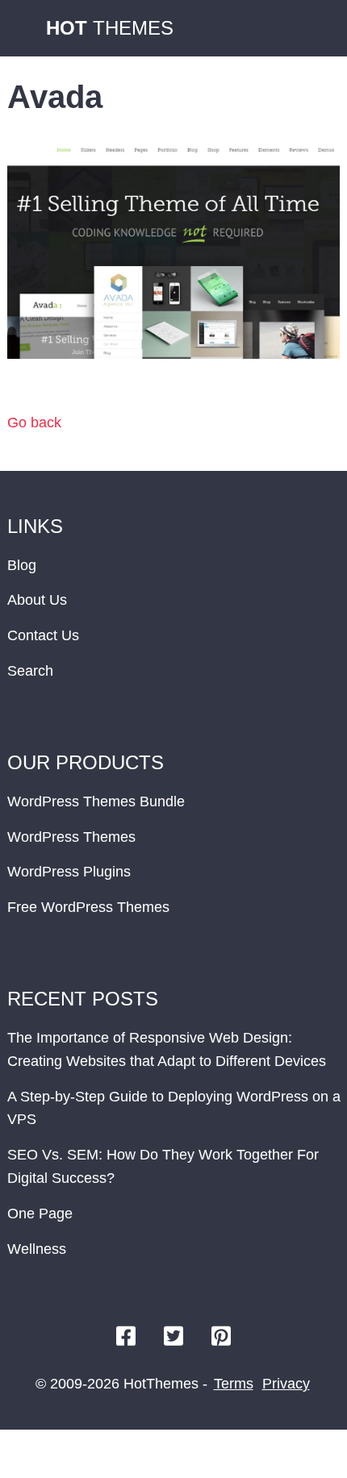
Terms (233, 1384)
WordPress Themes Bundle (96, 801)
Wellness (36, 1249)
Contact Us (43, 635)
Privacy (286, 1384)
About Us (37, 600)
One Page (40, 1213)
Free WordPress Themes (88, 907)
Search (30, 671)
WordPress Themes (71, 837)
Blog (21, 565)
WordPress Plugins (69, 872)
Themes (110, 28)
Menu (319, 28)
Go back (34, 422)
